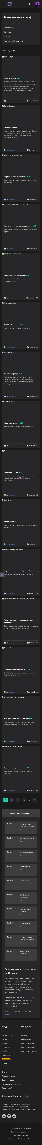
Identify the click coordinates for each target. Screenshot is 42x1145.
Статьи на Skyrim (27, 1043)
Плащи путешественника (16, 275)
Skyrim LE (5, 1039)
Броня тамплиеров (13, 324)
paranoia (12, 101)
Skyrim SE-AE (7, 1035)
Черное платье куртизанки (17, 177)
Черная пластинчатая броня (17, 571)
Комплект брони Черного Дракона (20, 226)
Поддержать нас (8, 1076)
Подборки (6, 1055)
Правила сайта (7, 1088)
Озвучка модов (8, 1080)
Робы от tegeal (12, 78)
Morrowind (6, 1047)
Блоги (4, 1072)
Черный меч (11, 521)
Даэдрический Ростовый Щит (18, 718)
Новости (24, 1035)
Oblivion (5, 1043)
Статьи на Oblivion (28, 1047)
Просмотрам (9, 27)
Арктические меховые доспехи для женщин (18, 621)
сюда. (7, 1014)
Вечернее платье (13, 472)
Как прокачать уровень (11, 1084)
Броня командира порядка (16, 768)
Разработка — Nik (14, 1139)
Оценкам (7, 36)
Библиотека (26, 1039)
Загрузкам (8, 32)
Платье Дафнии (12, 127)
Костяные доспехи (13, 423)
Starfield (5, 1051)
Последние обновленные (14, 41)
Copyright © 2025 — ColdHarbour (21, 1128)
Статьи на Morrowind (29, 1051)
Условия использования (21, 1135)
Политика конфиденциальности (21, 1132)
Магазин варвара (13, 374)
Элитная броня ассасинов (17, 669)
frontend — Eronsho (27, 1139)
